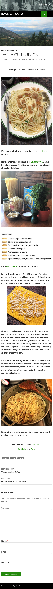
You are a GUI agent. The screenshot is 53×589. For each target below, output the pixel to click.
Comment (6, 508)
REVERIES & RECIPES (12, 13)
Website (5, 562)
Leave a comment (38, 60)
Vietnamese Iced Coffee (10, 470)
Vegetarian (12, 50)
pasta (21, 458)
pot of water (12, 266)
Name (4, 541)
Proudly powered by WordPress (12, 586)
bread (5, 458)
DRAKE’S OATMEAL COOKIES (13, 479)
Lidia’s (43, 150)
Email (4, 551)
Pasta (3, 50)
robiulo (24, 60)
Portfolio (22, 449)
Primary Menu (50, 14)
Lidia (13, 458)
